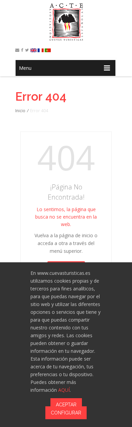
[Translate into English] (33, 50)
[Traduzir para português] (48, 50)
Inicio (20, 111)
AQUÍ (64, 390)
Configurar (66, 412)
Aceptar (66, 404)
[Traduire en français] (41, 50)
